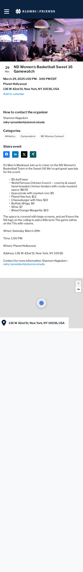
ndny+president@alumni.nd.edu (24, 122)
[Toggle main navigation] (6, 11)
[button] (13, 94)
